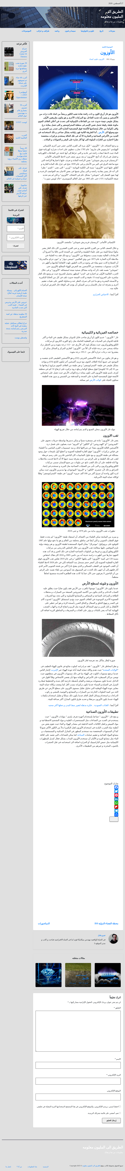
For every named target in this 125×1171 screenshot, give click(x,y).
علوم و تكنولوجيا (87, 31)
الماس (56, 978)
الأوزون (107, 52)
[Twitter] (78, 791)
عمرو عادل (101, 935)
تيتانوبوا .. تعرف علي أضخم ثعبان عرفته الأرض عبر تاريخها (21, 190)
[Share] (78, 815)
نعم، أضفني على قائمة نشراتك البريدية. (103, 1113)
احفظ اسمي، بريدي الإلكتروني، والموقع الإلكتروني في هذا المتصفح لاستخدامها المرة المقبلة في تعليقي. (77, 1107)
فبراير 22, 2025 (83, 983)
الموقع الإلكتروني (114, 1091)
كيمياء (91, 59)
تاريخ (101, 31)
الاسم (118, 1059)
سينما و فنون (70, 31)
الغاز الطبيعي (112, 978)
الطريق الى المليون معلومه (103, 1147)
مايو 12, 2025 (114, 983)
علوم (96, 59)
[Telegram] (78, 811)
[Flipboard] (78, 807)
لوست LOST (21, 122)
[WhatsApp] (78, 803)
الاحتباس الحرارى (101, 294)
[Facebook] (78, 787)
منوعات (112, 31)
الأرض (101, 132)
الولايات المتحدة (110, 670)
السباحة (80, 735)
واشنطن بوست (21, 338)
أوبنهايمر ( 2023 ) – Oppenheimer (21, 95)
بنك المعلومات (32, 1167)
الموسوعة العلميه (107, 47)
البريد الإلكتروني (113, 1075)
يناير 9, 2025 (55, 983)
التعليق (117, 1008)
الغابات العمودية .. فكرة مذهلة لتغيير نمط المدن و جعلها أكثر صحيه (78, 705)
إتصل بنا (8, 1167)
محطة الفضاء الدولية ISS (106, 923)
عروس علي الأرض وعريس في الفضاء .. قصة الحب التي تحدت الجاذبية (16, 305)
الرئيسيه (45, 1167)
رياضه (57, 31)
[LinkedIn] (78, 799)
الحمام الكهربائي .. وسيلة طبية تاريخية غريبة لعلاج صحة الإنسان (17, 293)
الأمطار (85, 978)
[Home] (120, 29)
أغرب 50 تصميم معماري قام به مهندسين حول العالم (22, 110)
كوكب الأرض (95, 380)
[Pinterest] (78, 795)
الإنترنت (54, 670)
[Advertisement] (100, 314)
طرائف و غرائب (42, 31)
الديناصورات (44, 923)
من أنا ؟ (19, 1167)
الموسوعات (26, 31)
